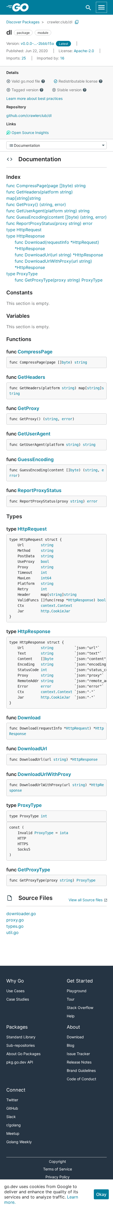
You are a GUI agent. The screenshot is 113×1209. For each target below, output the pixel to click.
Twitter (12, 1100)
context (48, 605)
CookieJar (60, 611)
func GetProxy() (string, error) (36, 204)
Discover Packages (22, 22)
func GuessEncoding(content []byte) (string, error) (56, 217)
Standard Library (20, 1037)
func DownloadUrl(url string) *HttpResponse (59, 254)
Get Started (80, 981)
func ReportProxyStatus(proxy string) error (49, 223)
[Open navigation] (101, 7)
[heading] (22, 7)
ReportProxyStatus (39, 490)
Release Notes (79, 1062)
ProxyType (30, 805)
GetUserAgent (34, 433)
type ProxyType (22, 273)
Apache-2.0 (84, 50)
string (80, 362)
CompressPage (35, 351)
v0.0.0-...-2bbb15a (30, 43)
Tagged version (25, 90)
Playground (76, 991)
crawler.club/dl (59, 22)
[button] (8, 81)
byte (66, 362)
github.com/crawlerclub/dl (29, 115)
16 (50, 58)
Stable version (69, 90)
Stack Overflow (80, 1007)
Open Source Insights (30, 132)
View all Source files (85, 900)
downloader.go (21, 913)
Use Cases (15, 991)
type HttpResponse (25, 236)
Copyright (57, 1161)
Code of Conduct (81, 1079)
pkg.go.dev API (19, 1062)
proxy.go (15, 919)
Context (65, 605)
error (67, 419)
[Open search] (88, 7)
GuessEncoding (36, 459)
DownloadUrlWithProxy (44, 774)
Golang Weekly (19, 1142)
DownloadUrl (32, 748)
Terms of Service (57, 1169)
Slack (11, 1116)
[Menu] (56, 145)
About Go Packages (23, 1053)
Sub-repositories (20, 1045)
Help (71, 1016)
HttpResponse (80, 600)
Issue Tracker (78, 1053)
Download (29, 717)
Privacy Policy (57, 1177)
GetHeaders (31, 377)
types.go (15, 926)
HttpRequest (32, 529)
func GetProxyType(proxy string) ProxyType (58, 280)
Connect (15, 1090)
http (45, 611)
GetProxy (28, 408)
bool (45, 561)
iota (64, 833)
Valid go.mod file (26, 81)
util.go (12, 932)
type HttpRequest (24, 229)
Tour (70, 999)
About (73, 1027)
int (44, 572)
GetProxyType (34, 869)
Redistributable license (78, 81)
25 (16, 58)
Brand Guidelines (81, 1070)
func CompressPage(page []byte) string (46, 185)
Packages (17, 1027)
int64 (46, 578)
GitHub (12, 1108)
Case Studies (17, 999)
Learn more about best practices (34, 98)
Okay (101, 1194)
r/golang (13, 1125)
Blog (70, 1045)
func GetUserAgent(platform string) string (48, 210)
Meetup (12, 1133)
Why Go (15, 981)
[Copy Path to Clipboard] (76, 22)
